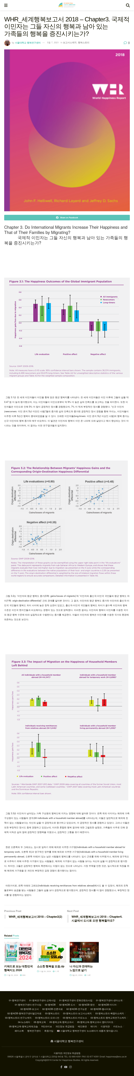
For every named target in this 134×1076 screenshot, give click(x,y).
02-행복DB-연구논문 (76, 1009)
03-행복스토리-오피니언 (47, 1017)
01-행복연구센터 (17, 1000)
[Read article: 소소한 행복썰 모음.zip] (51, 952)
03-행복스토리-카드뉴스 (75, 1017)
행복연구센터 (34, 1030)
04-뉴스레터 (24, 1022)
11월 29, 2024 (12, 975)
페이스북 (19, 1030)
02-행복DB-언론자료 (52, 1009)
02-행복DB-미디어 (107, 1004)
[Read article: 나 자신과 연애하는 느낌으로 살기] (84, 952)
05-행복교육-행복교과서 (61, 1022)
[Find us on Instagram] (70, 1067)
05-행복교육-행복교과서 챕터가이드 (95, 1022)
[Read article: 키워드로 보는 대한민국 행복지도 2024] (19, 952)
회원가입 (48, 1030)
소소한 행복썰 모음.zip (51, 966)
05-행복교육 (40, 1022)
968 (23, 975)
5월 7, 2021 (53, 42)
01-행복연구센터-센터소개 (109, 1000)
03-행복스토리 (52, 1013)
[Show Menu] (6, 5)
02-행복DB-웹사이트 (100, 1009)
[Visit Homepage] (66, 5)
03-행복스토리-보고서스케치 (77, 1013)
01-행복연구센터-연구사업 (28, 1004)
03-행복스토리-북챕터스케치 (109, 1013)
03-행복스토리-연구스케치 (18, 1017)
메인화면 (82, 1026)
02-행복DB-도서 (67, 1004)
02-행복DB (50, 1004)
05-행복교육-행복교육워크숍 (23, 1026)
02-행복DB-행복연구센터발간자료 (24, 1013)
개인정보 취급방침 (64, 1026)
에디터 (93, 1026)
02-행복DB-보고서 (29, 1009)
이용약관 (105, 1026)
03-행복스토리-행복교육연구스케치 (108, 1017)
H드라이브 (46, 1026)
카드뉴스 (11, 959)
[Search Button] (128, 5)
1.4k (88, 975)
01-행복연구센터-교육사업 (42, 1000)
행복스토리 (83, 42)
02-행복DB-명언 (87, 1004)
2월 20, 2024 (77, 975)
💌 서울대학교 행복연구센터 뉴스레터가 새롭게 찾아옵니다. (87, 1030)
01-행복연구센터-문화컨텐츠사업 (75, 1000)
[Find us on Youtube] (65, 1067)
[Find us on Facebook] (61, 1067)
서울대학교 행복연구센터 (28, 42)
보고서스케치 (70, 42)
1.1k (57, 971)
